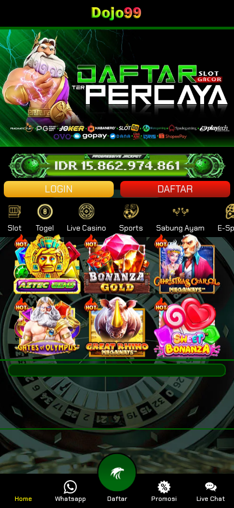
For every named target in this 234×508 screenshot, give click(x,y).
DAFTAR (175, 189)
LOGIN (59, 189)
